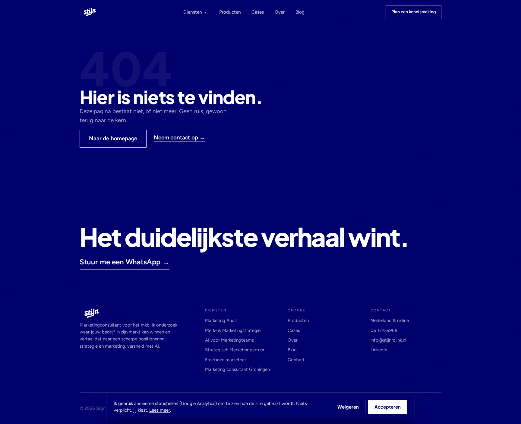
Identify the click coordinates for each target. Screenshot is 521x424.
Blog (300, 12)
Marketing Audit (221, 320)
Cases (257, 12)
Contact (296, 359)
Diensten (192, 12)
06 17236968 (384, 330)
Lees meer (159, 410)
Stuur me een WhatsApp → (124, 261)
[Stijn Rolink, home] (90, 12)
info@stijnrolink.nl (388, 340)
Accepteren (387, 407)
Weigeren (348, 407)
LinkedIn (379, 349)
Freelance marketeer (225, 359)
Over (280, 12)
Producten (230, 12)
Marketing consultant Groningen (237, 369)
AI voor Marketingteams (229, 340)
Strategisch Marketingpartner (234, 349)
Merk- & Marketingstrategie (232, 330)
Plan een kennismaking (413, 11)
